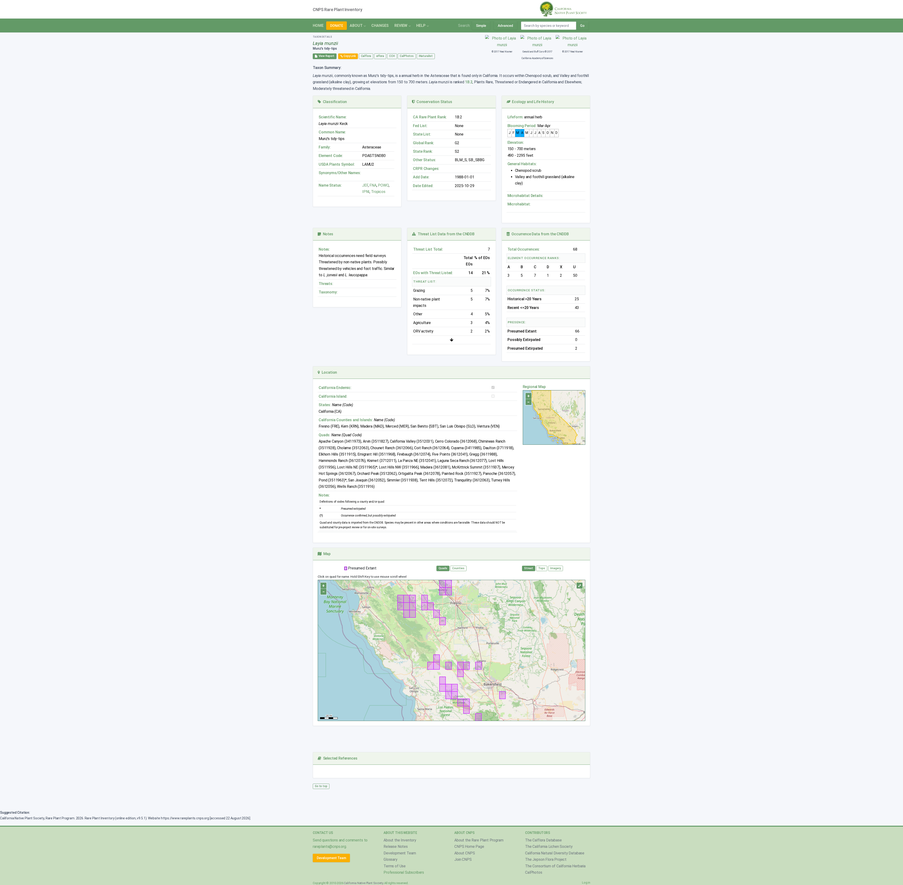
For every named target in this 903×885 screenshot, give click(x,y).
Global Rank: (423, 143)
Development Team (331, 858)
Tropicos (378, 191)
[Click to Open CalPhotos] (502, 41)
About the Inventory (400, 840)
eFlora (380, 56)
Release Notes (396, 846)
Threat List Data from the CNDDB (445, 234)
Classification (334, 102)
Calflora (366, 56)
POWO (383, 185)
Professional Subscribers (404, 872)
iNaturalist (426, 56)
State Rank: (422, 151)
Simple (481, 26)
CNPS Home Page (469, 846)
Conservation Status (433, 102)
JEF (365, 185)
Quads (443, 568)
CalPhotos (407, 56)
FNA (372, 185)
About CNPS (464, 853)
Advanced (505, 26)
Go (582, 26)
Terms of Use (395, 866)
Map (326, 554)
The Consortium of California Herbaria (555, 866)
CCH (392, 56)
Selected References (339, 758)
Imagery (555, 568)
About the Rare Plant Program (478, 840)
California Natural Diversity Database (554, 853)
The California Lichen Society (548, 846)
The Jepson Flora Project (545, 859)
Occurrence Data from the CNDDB (539, 234)
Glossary (390, 859)
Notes (327, 234)
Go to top (321, 786)
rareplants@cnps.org (329, 846)
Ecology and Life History (532, 102)
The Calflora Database (543, 840)
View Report (325, 56)
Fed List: (420, 126)
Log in (586, 882)
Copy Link (349, 56)
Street (528, 568)
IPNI (365, 191)
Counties (458, 568)
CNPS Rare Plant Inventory (337, 9)
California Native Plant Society (363, 883)
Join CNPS (463, 859)
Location (328, 372)
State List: (422, 134)
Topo (541, 568)
